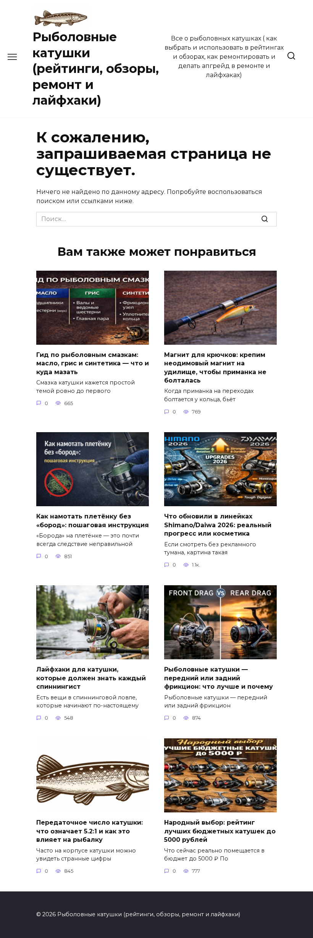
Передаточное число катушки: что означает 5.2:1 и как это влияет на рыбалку (89, 831)
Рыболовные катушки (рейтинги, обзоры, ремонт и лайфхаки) (95, 68)
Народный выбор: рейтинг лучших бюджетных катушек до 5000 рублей (220, 831)
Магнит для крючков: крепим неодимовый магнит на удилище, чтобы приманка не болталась (215, 367)
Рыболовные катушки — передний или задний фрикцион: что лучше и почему (218, 678)
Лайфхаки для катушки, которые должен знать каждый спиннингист (91, 678)
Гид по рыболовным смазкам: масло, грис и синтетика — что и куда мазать (92, 363)
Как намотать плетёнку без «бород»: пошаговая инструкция (92, 520)
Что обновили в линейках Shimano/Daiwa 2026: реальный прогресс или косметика (217, 525)
